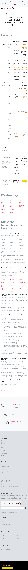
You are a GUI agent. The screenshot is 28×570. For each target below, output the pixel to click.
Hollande (12, 279)
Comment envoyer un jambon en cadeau (9, 486)
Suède (20, 211)
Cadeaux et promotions (6, 524)
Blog (2, 442)
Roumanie (21, 202)
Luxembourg (12, 211)
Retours (2, 483)
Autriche (3, 202)
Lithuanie (12, 209)
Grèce (11, 200)
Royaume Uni (22, 203)
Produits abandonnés (5, 526)
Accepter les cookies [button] (7, 568)
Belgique (3, 203)
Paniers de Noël (4, 472)
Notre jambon (4, 520)
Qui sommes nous (5, 440)
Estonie (2, 211)
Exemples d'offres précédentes (7, 510)
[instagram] (5, 455)
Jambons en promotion (6, 523)
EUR (24, 4)
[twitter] (1, 455)
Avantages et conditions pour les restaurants (10, 547)
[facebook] (3, 455)
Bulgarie (2, 205)
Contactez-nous (16, 421)
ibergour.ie (16, 536)
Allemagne (3, 200)
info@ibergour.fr (4, 453)
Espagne (3, 209)
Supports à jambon (5, 466)
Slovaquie (21, 208)
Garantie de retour (16, 413)
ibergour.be (3, 535)
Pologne (11, 214)
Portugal (20, 200)
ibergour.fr (16, 535)
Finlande (3, 212)
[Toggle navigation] (25, 9)
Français (18, 4)
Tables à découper (5, 471)
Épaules (2, 465)
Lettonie (11, 208)
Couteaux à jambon (5, 468)
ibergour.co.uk (4, 536)
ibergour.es (16, 534)
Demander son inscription (6, 549)
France (2, 214)
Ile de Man (12, 203)
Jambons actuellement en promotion (9, 512)
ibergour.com (4, 538)
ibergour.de (3, 539)
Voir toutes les (8, 390)
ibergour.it (16, 538)
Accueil (5, 13)
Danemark (3, 208)
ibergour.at (3, 534)
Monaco (11, 212)
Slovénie (20, 209)
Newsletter (3, 443)
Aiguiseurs (3, 469)
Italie (11, 206)
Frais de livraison (4, 481)
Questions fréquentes (5, 480)
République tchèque (21, 205)
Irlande (11, 205)
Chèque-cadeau (4, 521)
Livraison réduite (16, 404)
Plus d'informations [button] (6, 565)
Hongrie (11, 202)
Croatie (2, 206)
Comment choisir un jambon (7, 484)
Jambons (3, 463)
